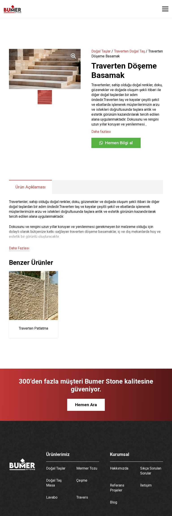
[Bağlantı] (13, 9)
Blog (113, 502)
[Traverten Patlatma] (33, 273)
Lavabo (52, 497)
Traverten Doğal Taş (129, 51)
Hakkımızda (119, 468)
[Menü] (165, 9)
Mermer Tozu (86, 468)
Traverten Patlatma (33, 328)
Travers (82, 497)
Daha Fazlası (19, 248)
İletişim (146, 485)
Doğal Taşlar (101, 51)
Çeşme (81, 480)
